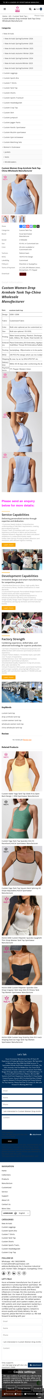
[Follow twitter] (19, 1273)
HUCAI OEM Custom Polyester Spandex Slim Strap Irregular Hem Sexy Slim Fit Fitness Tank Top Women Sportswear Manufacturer (20, 990)
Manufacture (7, 1183)
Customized (6, 1187)
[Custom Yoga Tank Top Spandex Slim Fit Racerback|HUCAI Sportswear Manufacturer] (22, 819)
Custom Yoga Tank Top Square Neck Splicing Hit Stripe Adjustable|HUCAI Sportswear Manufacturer (21, 890)
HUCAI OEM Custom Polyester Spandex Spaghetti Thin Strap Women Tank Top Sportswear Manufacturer (22, 940)
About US (5, 1200)
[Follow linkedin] (14, 1273)
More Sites (6, 1208)
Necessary (9, 1394)
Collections (6, 1175)
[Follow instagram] (24, 1273)
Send (10, 1141)
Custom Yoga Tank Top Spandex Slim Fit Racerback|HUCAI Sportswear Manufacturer (20, 842)
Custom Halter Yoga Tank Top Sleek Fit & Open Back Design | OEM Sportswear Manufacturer (20, 795)
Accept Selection (24, 1388)
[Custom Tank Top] (22, 274)
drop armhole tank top (11, 717)
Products (5, 1179)
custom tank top (8, 713)
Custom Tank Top (20, 16)
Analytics (20, 1394)
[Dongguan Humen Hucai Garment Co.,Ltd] (17, 9)
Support (5, 1196)
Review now (27, 740)
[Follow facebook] (9, 1273)
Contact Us (6, 1204)
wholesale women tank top (13, 724)
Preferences (30, 1394)
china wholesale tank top (12, 727)
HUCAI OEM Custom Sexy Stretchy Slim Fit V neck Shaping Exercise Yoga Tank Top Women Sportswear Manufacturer (22, 1039)
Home (4, 16)
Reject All (11, 1388)
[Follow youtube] (4, 1273)
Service (5, 1192)
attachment (36, 1134)
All (10, 16)
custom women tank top (11, 720)
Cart (38, 9)
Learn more (8, 545)
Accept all (37, 1388)
